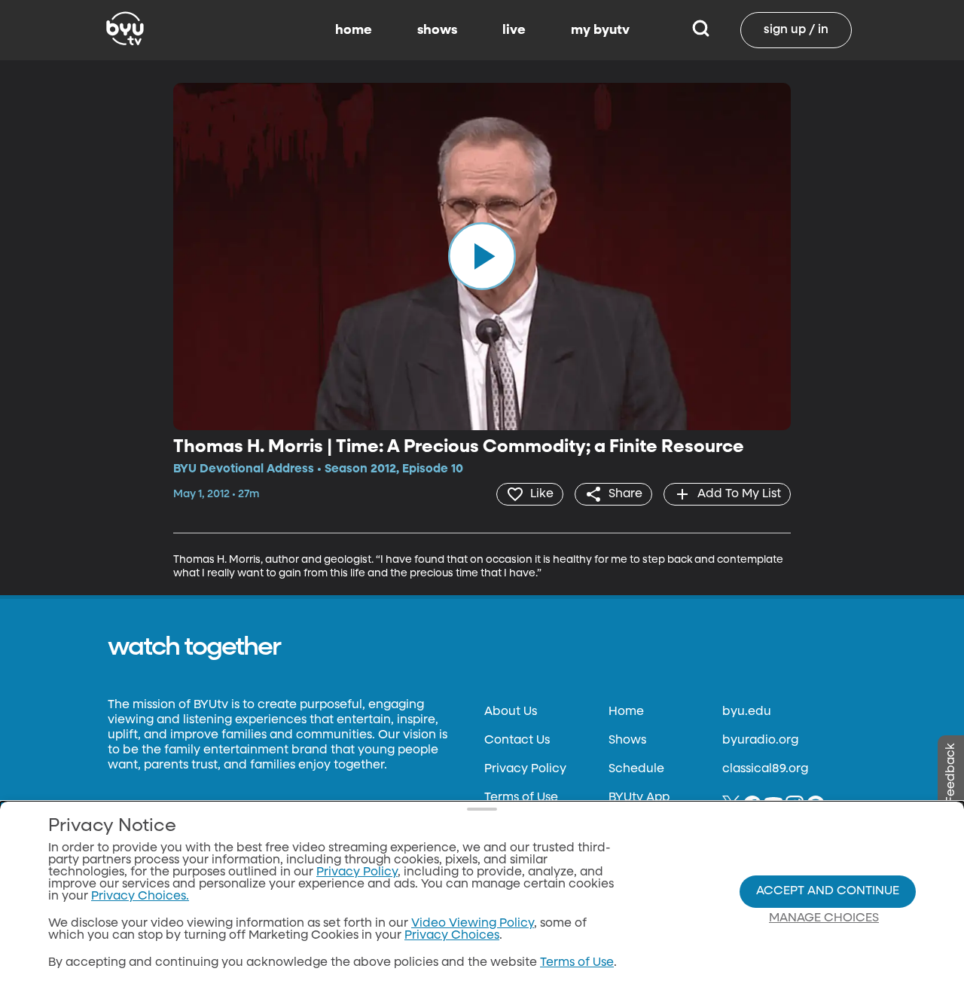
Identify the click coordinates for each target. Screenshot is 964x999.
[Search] (700, 30)
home (353, 30)
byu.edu (746, 712)
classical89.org (765, 769)
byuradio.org (760, 741)
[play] (482, 256)
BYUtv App (639, 798)
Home (626, 712)
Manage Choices (824, 918)
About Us (510, 712)
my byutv (600, 30)
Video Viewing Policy (472, 924)
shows (437, 30)
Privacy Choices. (140, 897)
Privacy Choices (451, 936)
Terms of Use (521, 798)
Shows (627, 741)
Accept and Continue (827, 891)
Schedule (636, 769)
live (514, 30)
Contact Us (517, 741)
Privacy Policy (525, 769)
